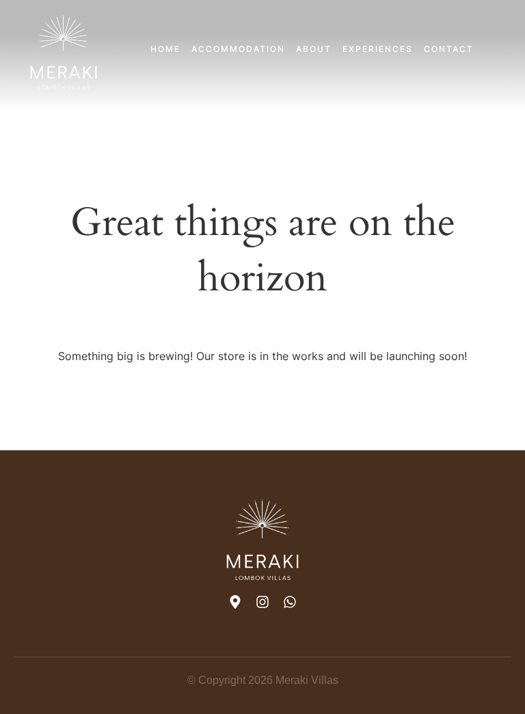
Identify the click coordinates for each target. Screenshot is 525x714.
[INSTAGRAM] (262, 602)
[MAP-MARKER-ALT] (235, 602)
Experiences (377, 49)
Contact (449, 49)
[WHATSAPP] (290, 602)
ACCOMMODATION (238, 49)
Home (165, 49)
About (314, 49)
